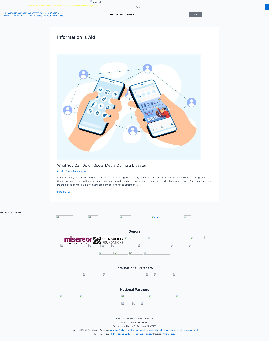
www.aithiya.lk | (139, 330)
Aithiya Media (169, 334)
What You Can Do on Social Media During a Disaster (101, 165)
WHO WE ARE (19, 13)
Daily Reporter (146, 334)
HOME (8, 13)
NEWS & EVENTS (13, 15)
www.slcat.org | (191, 330)
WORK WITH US (30, 15)
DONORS (44, 15)
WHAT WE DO (35, 13)
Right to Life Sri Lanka (120, 334)
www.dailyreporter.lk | (173, 330)
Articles (61, 171)
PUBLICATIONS (52, 13)
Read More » (64, 191)
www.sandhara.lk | (155, 330)
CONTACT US (56, 15)
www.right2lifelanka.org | (120, 330)
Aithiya (135, 334)
